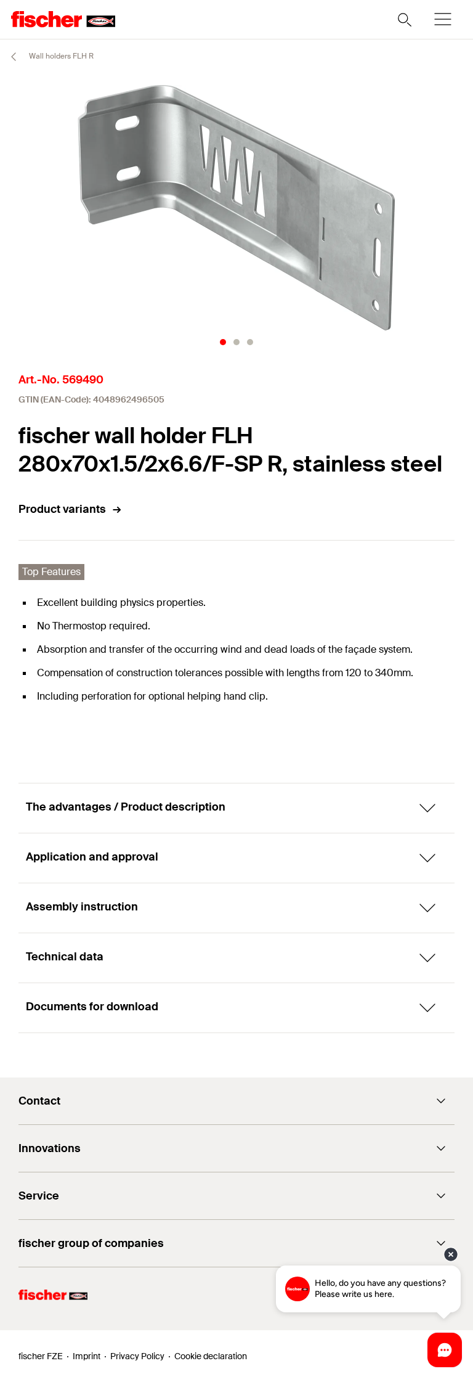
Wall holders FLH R (60, 56)
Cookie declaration (210, 1356)
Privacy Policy (137, 1356)
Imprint (86, 1356)
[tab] (223, 342)
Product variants (62, 509)
